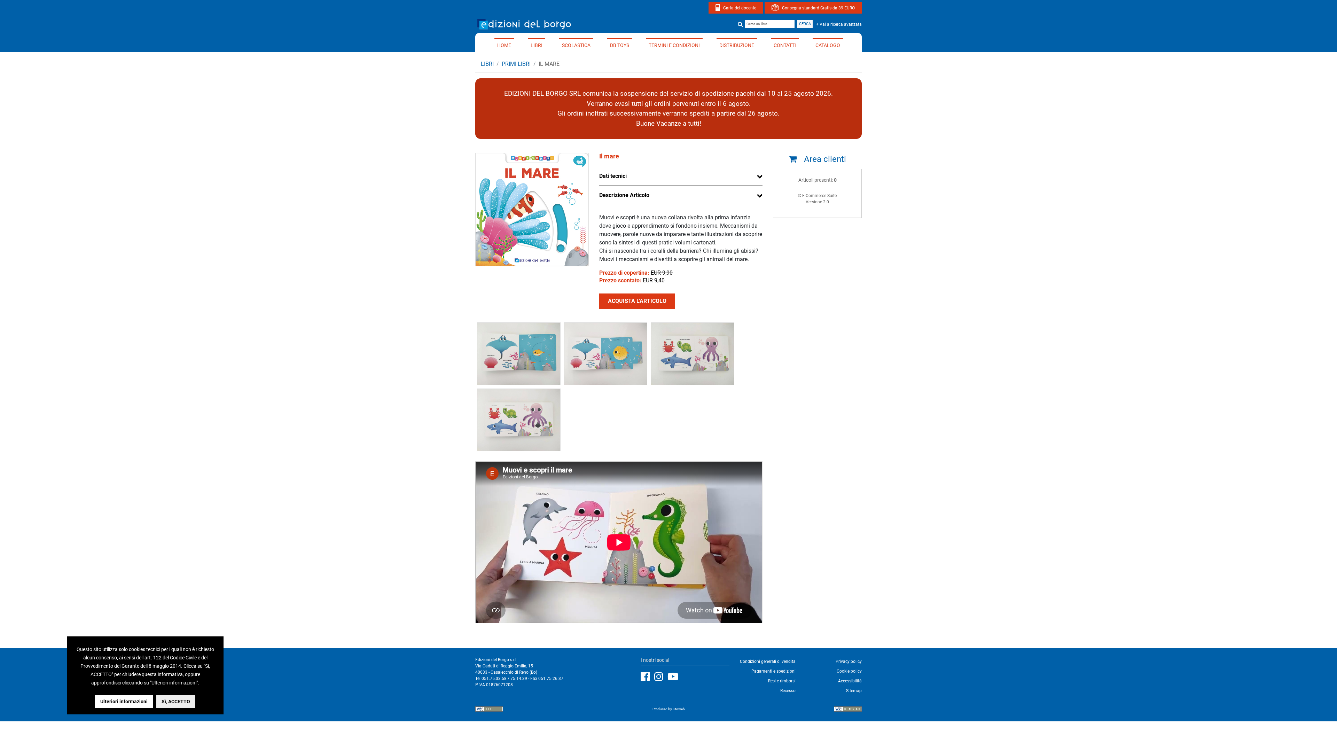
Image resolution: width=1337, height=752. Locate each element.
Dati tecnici (613, 176)
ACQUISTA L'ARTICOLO (637, 301)
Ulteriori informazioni (124, 701)
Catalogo (827, 45)
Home (504, 45)
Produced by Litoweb (668, 709)
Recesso (788, 690)
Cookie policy (849, 671)
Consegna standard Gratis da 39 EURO (818, 8)
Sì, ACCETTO (176, 701)
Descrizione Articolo (624, 195)
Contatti (785, 45)
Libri (536, 45)
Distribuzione (736, 45)
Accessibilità (850, 681)
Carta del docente (739, 8)
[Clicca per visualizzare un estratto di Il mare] (519, 353)
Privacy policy (849, 661)
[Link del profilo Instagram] (660, 676)
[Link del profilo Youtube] (675, 676)
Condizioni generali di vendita (768, 661)
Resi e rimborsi (782, 681)
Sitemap (854, 690)
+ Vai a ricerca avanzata (839, 24)
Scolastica (576, 45)
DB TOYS (619, 45)
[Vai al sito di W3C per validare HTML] (848, 710)
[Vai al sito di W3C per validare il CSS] (489, 710)
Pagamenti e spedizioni (773, 671)
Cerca (805, 24)
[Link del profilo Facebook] (647, 676)
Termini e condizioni (674, 45)
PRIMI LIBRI (516, 64)
